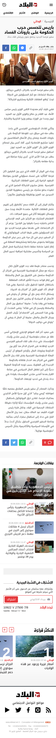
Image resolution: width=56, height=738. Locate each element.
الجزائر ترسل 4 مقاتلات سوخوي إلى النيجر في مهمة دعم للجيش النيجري (18, 530)
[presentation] (11, 629)
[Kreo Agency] (47, 722)
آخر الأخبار (29, 522)
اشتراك (11, 599)
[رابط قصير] (30, 48)
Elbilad (28, 5)
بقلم (46, 47)
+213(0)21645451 (19, 726)
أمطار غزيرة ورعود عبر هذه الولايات (37, 666)
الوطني (35, 13)
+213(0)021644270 (40, 726)
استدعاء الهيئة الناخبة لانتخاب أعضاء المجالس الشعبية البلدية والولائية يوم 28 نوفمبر (19, 551)
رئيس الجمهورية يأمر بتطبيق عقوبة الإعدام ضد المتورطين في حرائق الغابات (29, 491)
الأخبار (22, 13)
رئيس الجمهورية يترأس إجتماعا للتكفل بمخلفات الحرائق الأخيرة (20, 511)
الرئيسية (49, 13)
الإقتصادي (8, 13)
